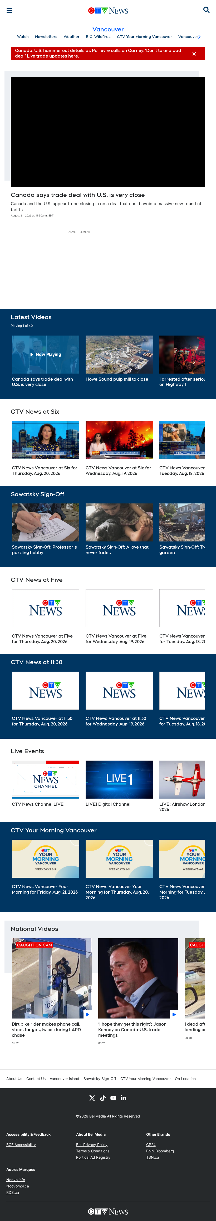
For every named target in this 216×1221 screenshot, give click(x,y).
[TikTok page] (103, 1098)
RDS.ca (12, 1192)
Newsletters (46, 37)
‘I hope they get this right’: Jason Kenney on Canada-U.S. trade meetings (132, 1030)
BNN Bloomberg (160, 1151)
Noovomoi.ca (17, 1186)
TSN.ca (152, 1157)
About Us (14, 1078)
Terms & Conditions (92, 1151)
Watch (23, 37)
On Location (185, 1078)
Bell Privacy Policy (91, 1144)
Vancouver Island (64, 1078)
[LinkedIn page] (124, 1098)
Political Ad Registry (93, 1157)
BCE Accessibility (21, 1144)
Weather (72, 37)
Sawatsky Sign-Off (100, 1078)
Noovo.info (15, 1179)
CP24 (151, 1144)
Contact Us (36, 1078)
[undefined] (45, 362)
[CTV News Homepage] (108, 10)
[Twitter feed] (92, 1098)
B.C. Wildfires (98, 37)
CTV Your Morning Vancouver (144, 37)
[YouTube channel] (113, 1098)
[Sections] (9, 10)
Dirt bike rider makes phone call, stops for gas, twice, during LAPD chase (46, 1030)
